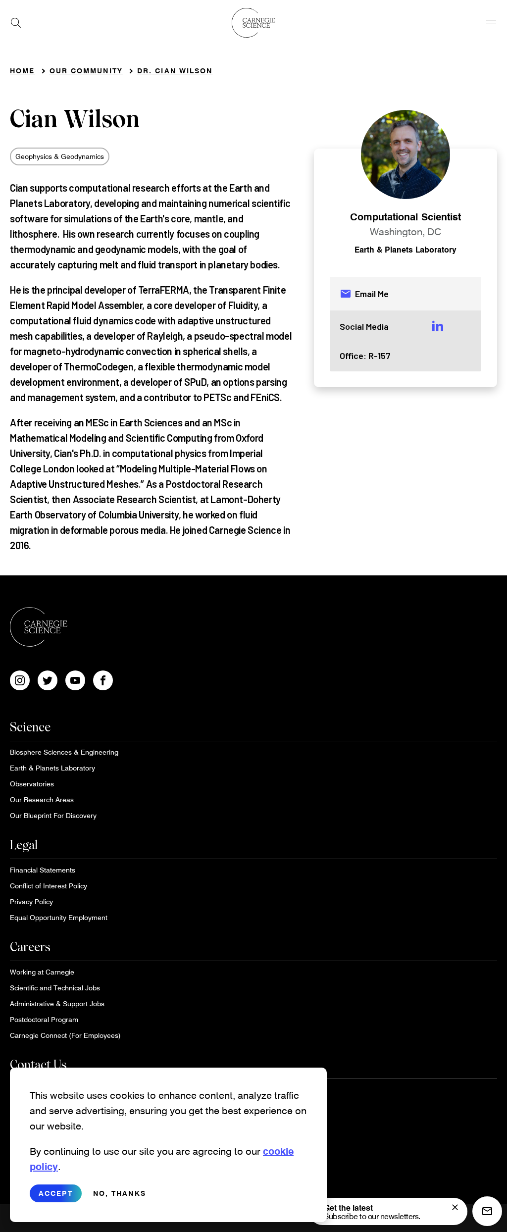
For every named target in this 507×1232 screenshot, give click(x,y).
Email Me (364, 294)
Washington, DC (405, 231)
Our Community (86, 70)
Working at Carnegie (42, 971)
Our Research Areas (42, 799)
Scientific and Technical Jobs (55, 987)
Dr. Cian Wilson (175, 70)
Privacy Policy (31, 901)
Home (22, 70)
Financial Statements (42, 869)
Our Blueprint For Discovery (53, 815)
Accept (56, 1193)
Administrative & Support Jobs (57, 1003)
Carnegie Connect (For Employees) (65, 1035)
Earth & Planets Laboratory (405, 249)
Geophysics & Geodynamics (59, 156)
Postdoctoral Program (44, 1019)
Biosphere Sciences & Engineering (64, 752)
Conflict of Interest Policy (48, 885)
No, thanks (119, 1193)
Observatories (32, 783)
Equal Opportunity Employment (58, 917)
